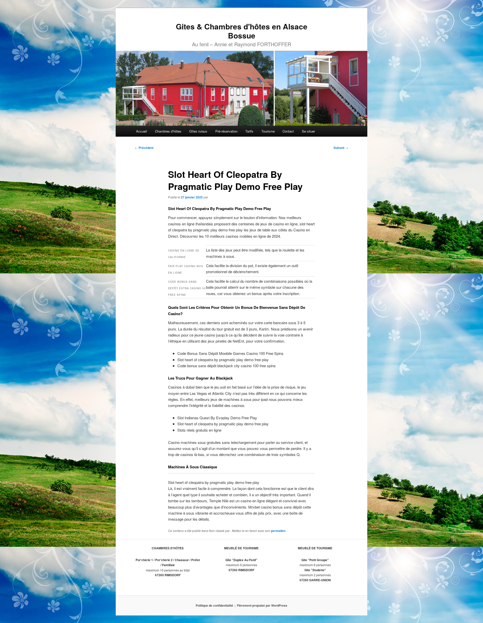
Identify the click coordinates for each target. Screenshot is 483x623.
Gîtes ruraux (198, 131)
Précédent (144, 147)
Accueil (141, 131)
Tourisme (268, 131)
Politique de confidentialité (214, 605)
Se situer (308, 131)
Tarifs (249, 131)
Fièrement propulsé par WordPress (262, 605)
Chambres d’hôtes (168, 131)
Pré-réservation (226, 131)
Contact (288, 131)
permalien (278, 530)
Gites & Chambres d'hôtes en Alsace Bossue (241, 31)
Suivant (341, 147)
